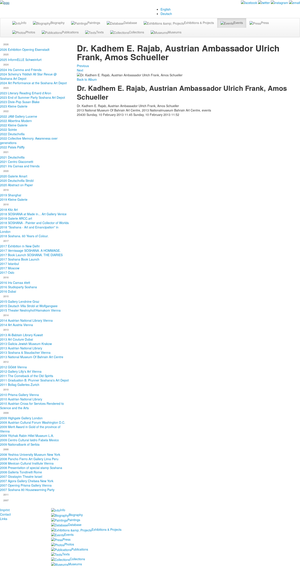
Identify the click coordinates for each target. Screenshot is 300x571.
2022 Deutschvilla (12, 134)
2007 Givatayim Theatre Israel (21, 476)
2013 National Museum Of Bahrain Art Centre (31, 357)
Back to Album (87, 79)
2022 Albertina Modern (16, 121)
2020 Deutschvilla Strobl (17, 180)
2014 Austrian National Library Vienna (26, 320)
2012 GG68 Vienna (13, 367)
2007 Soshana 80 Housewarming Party (27, 489)
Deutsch (166, 13)
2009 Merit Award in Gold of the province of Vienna (30, 429)
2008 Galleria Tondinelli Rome (21, 472)
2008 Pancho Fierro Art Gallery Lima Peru (29, 459)
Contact (5, 514)
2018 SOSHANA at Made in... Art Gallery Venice (33, 214)
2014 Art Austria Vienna (16, 325)
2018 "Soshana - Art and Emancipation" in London (29, 229)
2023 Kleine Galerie (13, 106)
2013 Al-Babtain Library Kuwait (21, 335)
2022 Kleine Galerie (13, 125)
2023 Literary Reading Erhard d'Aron (25, 93)
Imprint (5, 510)
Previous (83, 66)
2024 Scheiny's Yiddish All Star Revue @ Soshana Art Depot (28, 76)
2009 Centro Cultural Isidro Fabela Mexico (29, 440)
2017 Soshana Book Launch (19, 259)
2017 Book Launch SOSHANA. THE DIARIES (31, 255)
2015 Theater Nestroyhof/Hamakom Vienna (30, 310)
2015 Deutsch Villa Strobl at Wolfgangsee (29, 306)
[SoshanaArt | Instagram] (279, 2)
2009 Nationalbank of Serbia (20, 444)
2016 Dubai (8, 291)
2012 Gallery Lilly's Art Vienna (21, 371)
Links (3, 518)
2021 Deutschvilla (12, 157)
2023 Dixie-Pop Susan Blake (20, 102)
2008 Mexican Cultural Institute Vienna (27, 463)
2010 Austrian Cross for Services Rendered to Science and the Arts (32, 405)
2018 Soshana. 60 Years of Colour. (24, 236)
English (166, 9)
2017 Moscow (9, 268)
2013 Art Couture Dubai (16, 339)
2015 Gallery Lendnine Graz (19, 301)
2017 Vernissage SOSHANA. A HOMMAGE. (30, 250)
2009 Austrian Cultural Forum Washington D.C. (32, 422)
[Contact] (294, 2)
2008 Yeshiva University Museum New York (30, 454)
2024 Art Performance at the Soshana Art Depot (33, 83)
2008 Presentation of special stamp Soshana (31, 467)
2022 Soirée (8, 129)
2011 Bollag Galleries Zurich (19, 384)
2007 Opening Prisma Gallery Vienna (26, 485)
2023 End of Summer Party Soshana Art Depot (32, 97)
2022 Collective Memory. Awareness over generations (29, 140)
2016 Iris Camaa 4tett (15, 282)
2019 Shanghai (10, 195)
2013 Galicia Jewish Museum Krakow (26, 343)
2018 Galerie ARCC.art (16, 218)
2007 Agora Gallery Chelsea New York (26, 481)
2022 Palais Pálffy (12, 147)
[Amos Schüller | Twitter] (264, 2)
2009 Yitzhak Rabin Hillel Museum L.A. (27, 435)
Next (80, 70)
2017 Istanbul (9, 263)
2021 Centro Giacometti (16, 161)
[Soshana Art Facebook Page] (249, 2)
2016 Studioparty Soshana (18, 287)
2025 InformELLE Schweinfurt (21, 59)
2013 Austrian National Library (21, 348)
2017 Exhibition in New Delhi (20, 246)
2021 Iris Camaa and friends (20, 166)
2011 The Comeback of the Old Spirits (26, 376)
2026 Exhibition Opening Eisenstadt (24, 49)
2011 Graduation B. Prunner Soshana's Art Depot (34, 380)
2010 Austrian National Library (21, 399)
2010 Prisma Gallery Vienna (19, 394)
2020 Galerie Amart (13, 176)
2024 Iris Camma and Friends (21, 69)
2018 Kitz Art (9, 209)
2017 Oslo (7, 272)
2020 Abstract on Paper (16, 185)
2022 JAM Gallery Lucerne (18, 116)
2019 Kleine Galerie (13, 199)
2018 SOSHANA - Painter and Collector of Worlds (34, 223)
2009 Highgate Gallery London (21, 418)
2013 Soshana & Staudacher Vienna (25, 352)
